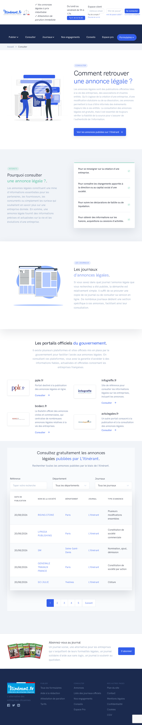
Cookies (111, 709)
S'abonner (126, 651)
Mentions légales (116, 698)
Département (59, 478)
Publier (12, 37)
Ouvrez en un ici (94, 17)
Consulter (30, 37)
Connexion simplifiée (132, 15)
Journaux (47, 37)
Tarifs (43, 704)
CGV (109, 714)
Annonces (79, 687)
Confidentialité (114, 704)
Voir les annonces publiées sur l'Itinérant (98, 132)
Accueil (10, 47)
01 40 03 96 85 (77, 18)
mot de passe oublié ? (114, 15)
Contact (111, 693)
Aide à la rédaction (50, 693)
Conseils (90, 37)
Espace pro (108, 37)
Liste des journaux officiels (87, 693)
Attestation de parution (52, 698)
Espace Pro (80, 709)
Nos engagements (70, 37)
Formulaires (125, 37)
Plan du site (113, 687)
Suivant (89, 603)
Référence (15, 478)
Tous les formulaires (51, 687)
